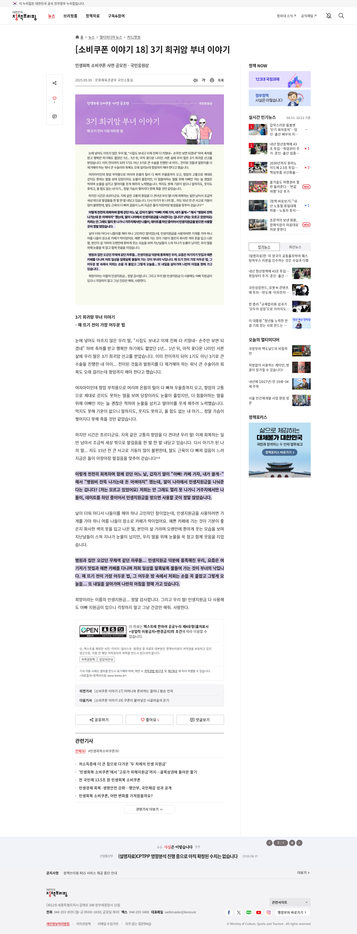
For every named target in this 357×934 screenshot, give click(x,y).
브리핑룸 (70, 16)
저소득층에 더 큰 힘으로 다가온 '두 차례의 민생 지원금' (123, 764)
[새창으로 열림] (211, 80)
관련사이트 (279, 902)
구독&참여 (116, 16)
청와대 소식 (285, 16)
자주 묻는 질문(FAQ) (138, 924)
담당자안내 (106, 659)
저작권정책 (88, 659)
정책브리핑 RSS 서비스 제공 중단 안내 (90, 873)
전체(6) (80, 750)
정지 (292, 843)
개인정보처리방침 (57, 924)
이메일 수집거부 (108, 924)
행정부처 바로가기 (290, 912)
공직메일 (307, 16)
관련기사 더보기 (147, 809)
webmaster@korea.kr (180, 912)
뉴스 (51, 16)
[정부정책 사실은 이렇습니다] (280, 98)
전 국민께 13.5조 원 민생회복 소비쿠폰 (109, 780)
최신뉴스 (295, 246)
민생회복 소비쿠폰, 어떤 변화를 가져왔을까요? (116, 796)
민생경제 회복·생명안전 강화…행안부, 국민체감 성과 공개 (125, 788)
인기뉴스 (264, 246)
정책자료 (93, 16)
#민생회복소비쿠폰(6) (103, 750)
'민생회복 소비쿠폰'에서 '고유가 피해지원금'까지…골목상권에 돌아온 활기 (138, 772)
